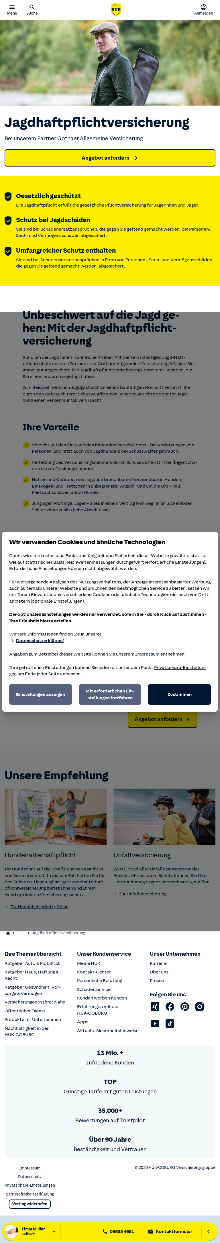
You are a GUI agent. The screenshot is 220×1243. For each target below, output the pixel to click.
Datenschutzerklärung (40, 640)
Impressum (147, 654)
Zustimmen (180, 694)
